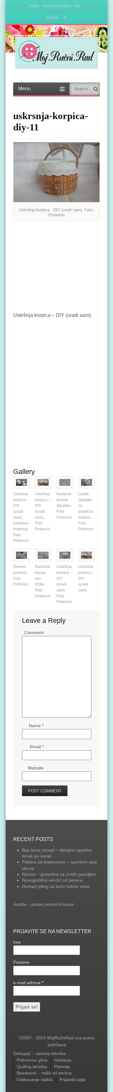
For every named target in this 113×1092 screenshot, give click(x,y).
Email (37, 746)
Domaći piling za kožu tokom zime (55, 886)
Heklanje (63, 1060)
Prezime (21, 962)
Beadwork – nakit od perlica (44, 1072)
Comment (34, 632)
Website (36, 767)
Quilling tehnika (32, 1066)
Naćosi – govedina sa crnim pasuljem (59, 874)
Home (34, 6)
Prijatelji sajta (72, 1079)
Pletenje (62, 1066)
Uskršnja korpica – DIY (61, 6)
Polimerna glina (32, 1060)
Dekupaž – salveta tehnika (39, 1053)
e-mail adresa (28, 982)
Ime (17, 942)
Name (36, 725)
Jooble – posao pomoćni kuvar (43, 904)
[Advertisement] (56, 266)
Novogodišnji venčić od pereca (52, 880)
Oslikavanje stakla (34, 1079)
